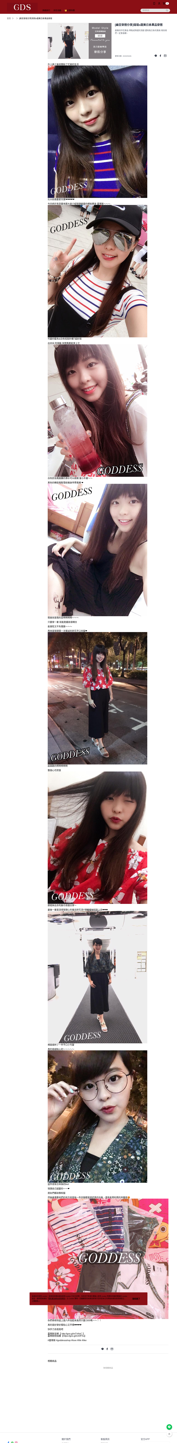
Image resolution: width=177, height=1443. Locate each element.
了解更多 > (36, 1301)
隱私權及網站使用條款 (56, 1299)
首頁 (9, 18)
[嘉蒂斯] (22, 7)
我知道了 (136, 1299)
